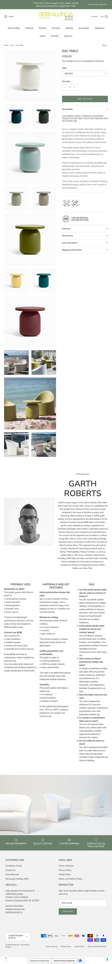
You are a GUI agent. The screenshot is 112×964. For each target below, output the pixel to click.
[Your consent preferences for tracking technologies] (107, 959)
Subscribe (67, 911)
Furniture (56, 28)
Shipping (78, 61)
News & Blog (14, 28)
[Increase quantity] (75, 87)
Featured (29, 28)
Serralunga (15, 945)
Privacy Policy (65, 870)
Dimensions (67, 235)
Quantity (66, 81)
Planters (42, 28)
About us (68, 36)
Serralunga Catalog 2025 (17, 878)
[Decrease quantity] (64, 87)
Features (66, 228)
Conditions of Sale (13, 865)
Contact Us (10, 870)
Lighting (69, 28)
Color (64, 68)
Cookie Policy (65, 874)
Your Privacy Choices (64, 960)
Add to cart (85, 99)
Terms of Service (66, 865)
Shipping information (72, 250)
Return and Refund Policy (70, 878)
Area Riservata (12, 874)
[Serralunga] (56, 16)
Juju (12, 45)
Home (6, 45)
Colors (42, 36)
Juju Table (19, 45)
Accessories (83, 28)
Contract (55, 36)
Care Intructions (69, 242)
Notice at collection (39, 960)
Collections (99, 28)
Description (67, 109)
